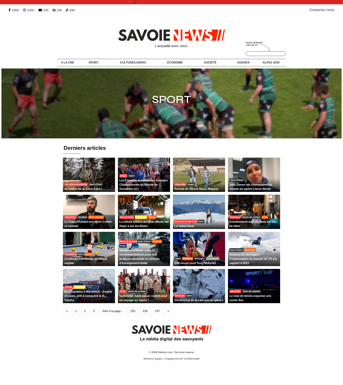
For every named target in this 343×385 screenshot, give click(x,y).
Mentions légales (153, 358)
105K (30, 10)
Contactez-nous (321, 10)
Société (210, 62)
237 (157, 311)
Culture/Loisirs (133, 62)
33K (72, 10)
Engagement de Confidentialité (182, 358)
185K (15, 10)
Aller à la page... (112, 311)
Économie (175, 62)
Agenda (243, 62)
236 (145, 311)
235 (132, 311)
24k (59, 10)
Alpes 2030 (271, 62)
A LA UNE (67, 62)
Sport (94, 62)
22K (46, 10)
